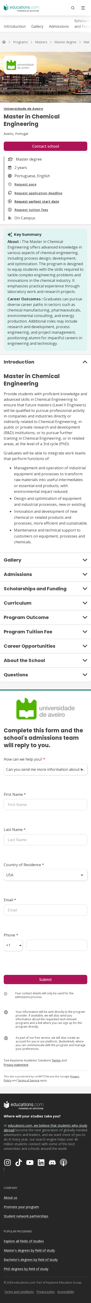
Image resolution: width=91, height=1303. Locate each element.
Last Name (15, 829)
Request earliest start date (36, 201)
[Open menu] (83, 8)
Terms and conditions (19, 1292)
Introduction (15, 26)
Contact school (45, 146)
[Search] (73, 8)
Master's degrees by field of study (29, 1250)
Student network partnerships (26, 1216)
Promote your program (21, 1207)
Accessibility (65, 1292)
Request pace (25, 184)
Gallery (37, 26)
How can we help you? (24, 759)
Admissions (59, 26)
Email (10, 899)
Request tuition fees (31, 210)
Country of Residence (24, 864)
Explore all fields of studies (24, 1241)
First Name (15, 794)
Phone (11, 935)
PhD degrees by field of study (26, 1269)
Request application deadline (38, 193)
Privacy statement (16, 1065)
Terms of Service (28, 1080)
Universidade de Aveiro (23, 108)
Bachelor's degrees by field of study (31, 1259)
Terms (56, 1060)
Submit (45, 979)
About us (10, 1197)
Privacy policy (46, 1292)
